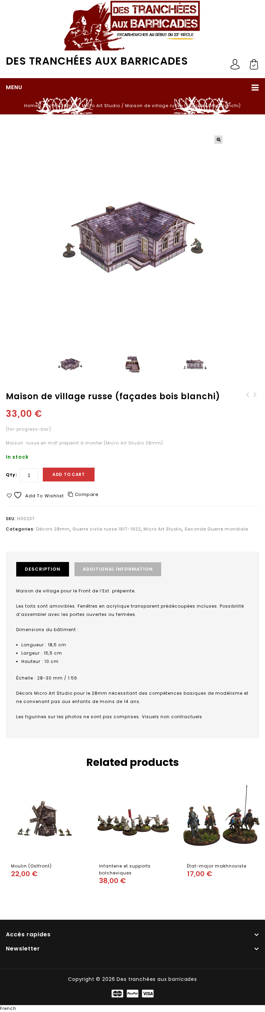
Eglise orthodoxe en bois (248, 401)
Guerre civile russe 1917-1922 (106, 529)
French (8, 1008)
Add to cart (68, 474)
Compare (87, 494)
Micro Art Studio (101, 106)
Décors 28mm (60, 106)
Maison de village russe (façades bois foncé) (255, 405)
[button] (218, 139)
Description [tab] (42, 569)
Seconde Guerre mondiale (216, 529)
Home (31, 106)
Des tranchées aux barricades (97, 61)
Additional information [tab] (118, 569)
